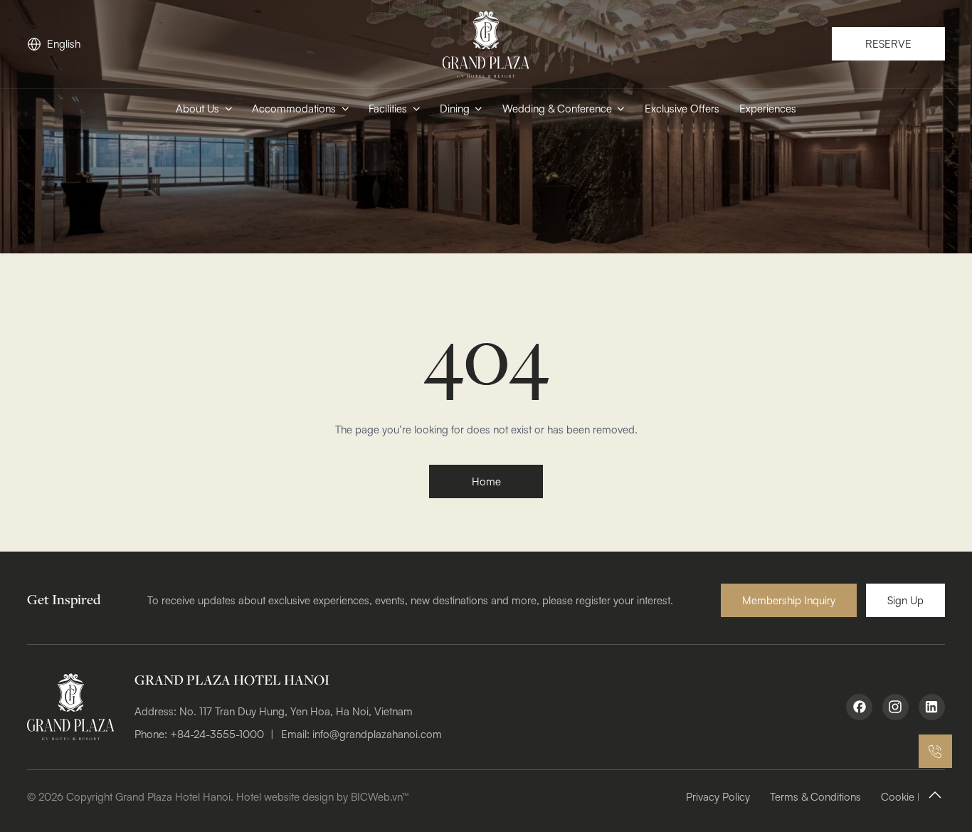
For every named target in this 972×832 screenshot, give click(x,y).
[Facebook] (859, 707)
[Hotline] (935, 751)
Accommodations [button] (294, 108)
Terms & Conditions (815, 797)
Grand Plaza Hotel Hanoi (173, 797)
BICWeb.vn (376, 797)
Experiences (767, 108)
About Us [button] (197, 108)
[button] (789, 600)
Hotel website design (285, 797)
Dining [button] (455, 108)
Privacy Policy (718, 797)
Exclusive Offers (682, 108)
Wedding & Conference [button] (557, 108)
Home (486, 481)
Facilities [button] (388, 108)
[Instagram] (895, 707)
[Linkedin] (932, 707)
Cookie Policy (913, 797)
